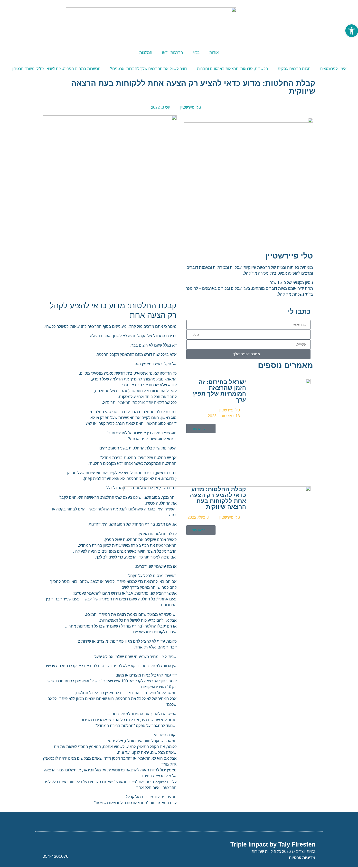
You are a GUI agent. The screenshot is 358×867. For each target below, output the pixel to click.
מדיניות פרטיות (302, 858)
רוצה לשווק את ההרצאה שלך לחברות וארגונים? (148, 69)
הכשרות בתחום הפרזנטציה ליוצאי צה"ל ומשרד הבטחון (56, 69)
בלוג (196, 52)
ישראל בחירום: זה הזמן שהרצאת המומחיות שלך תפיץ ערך (219, 391)
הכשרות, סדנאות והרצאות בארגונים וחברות (232, 69)
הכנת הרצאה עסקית (294, 69)
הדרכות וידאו (172, 52)
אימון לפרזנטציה (333, 69)
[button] (351, 30)
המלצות (145, 52)
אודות (214, 52)
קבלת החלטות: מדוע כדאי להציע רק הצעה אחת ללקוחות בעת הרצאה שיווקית (218, 498)
